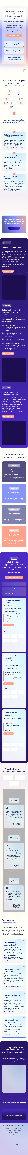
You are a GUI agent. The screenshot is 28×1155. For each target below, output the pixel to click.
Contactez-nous (14, 35)
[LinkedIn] (14, 1106)
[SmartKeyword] (3, 3)
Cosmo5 (17, 1117)
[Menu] (25, 3)
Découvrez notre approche (14, 577)
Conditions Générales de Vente (14, 1128)
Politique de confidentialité (14, 1130)
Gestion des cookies (14, 1132)
